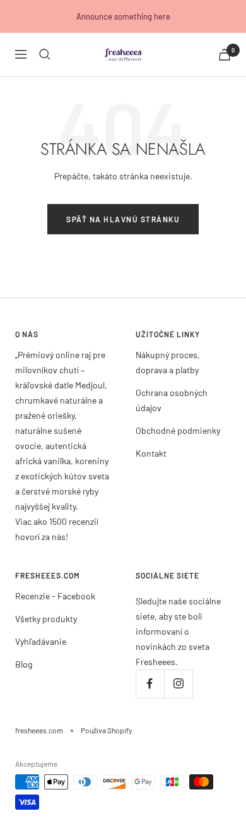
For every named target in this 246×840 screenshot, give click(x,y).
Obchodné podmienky (178, 430)
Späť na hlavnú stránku (123, 219)
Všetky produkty (46, 618)
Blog (23, 664)
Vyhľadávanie (40, 641)
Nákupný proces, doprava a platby (168, 362)
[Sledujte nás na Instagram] (178, 683)
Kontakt (151, 453)
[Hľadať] (44, 54)
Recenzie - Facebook (55, 596)
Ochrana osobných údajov (172, 400)
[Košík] (224, 55)
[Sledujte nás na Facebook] (150, 683)
